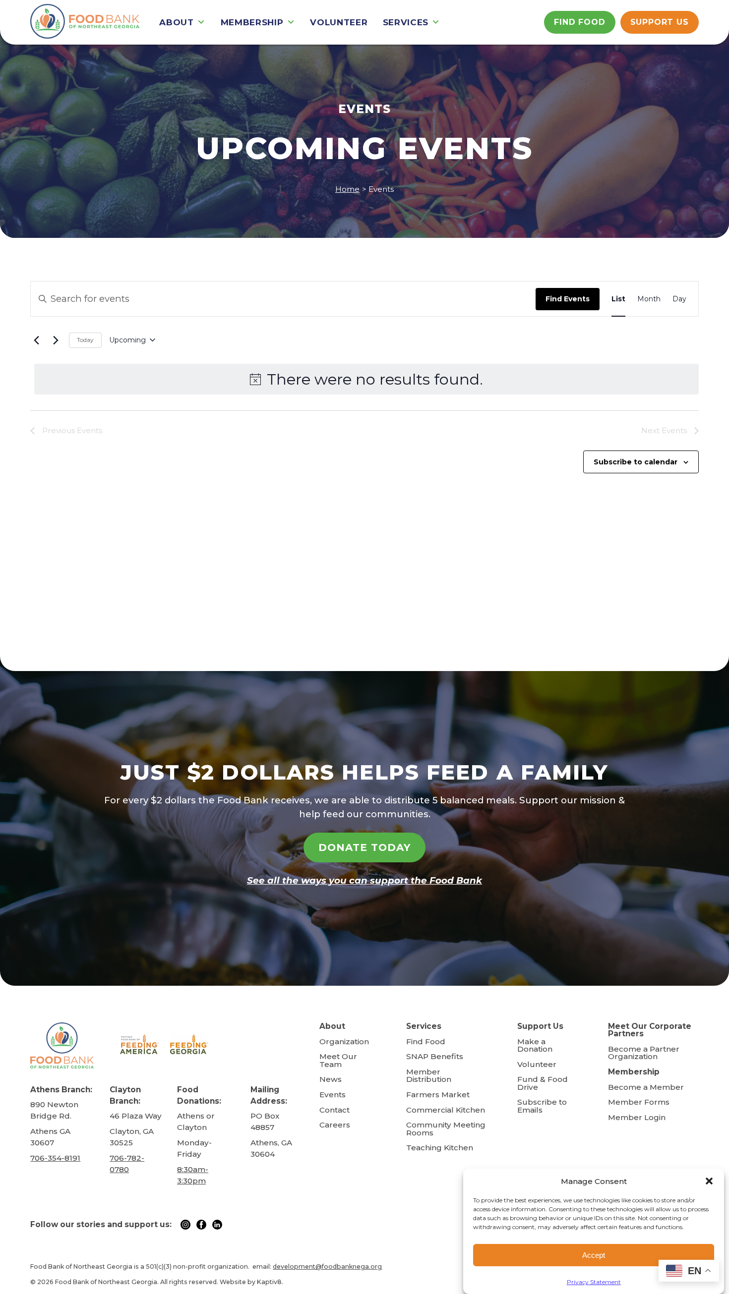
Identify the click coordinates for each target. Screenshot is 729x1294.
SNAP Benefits (434, 1056)
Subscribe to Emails (542, 1106)
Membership (252, 22)
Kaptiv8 (269, 1282)
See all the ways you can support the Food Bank (364, 880)
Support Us (659, 22)
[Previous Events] (36, 340)
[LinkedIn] (217, 1224)
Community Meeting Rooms (446, 1128)
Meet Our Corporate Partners (649, 1030)
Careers (334, 1124)
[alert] (366, 379)
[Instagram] (187, 1224)
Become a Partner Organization (643, 1053)
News (330, 1079)
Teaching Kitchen (439, 1147)
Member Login (637, 1117)
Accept (593, 1255)
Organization (344, 1041)
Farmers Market (438, 1094)
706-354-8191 (55, 1158)
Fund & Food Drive (542, 1083)
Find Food (579, 22)
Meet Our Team (338, 1060)
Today (85, 339)
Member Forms (638, 1102)
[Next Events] (55, 340)
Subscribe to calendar (635, 461)
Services (406, 22)
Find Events (568, 298)
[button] (709, 1181)
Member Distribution (428, 1075)
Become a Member (646, 1087)
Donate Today (364, 847)
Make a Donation (534, 1045)
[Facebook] (203, 1224)
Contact (334, 1110)
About (176, 22)
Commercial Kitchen (445, 1110)
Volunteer (338, 22)
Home (347, 189)
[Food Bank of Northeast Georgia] (84, 22)
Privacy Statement (594, 1282)
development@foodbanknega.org (327, 1266)
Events (332, 1094)
